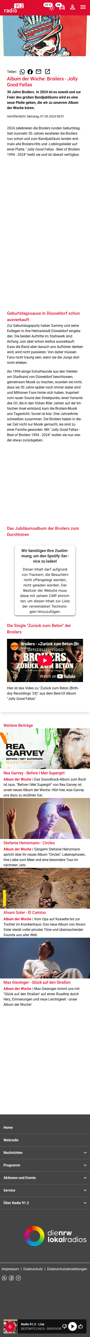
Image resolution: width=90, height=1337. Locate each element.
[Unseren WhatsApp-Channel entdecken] (4, 1278)
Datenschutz (33, 1269)
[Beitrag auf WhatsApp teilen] (22, 71)
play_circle (72, 1326)
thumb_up (80, 1326)
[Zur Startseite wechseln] (13, 8)
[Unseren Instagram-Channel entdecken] (18, 1278)
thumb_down (64, 1326)
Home (8, 1127)
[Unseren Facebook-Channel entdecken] (11, 1278)
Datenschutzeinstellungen (67, 1269)
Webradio (11, 1140)
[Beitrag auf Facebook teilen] (30, 71)
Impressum (10, 1269)
